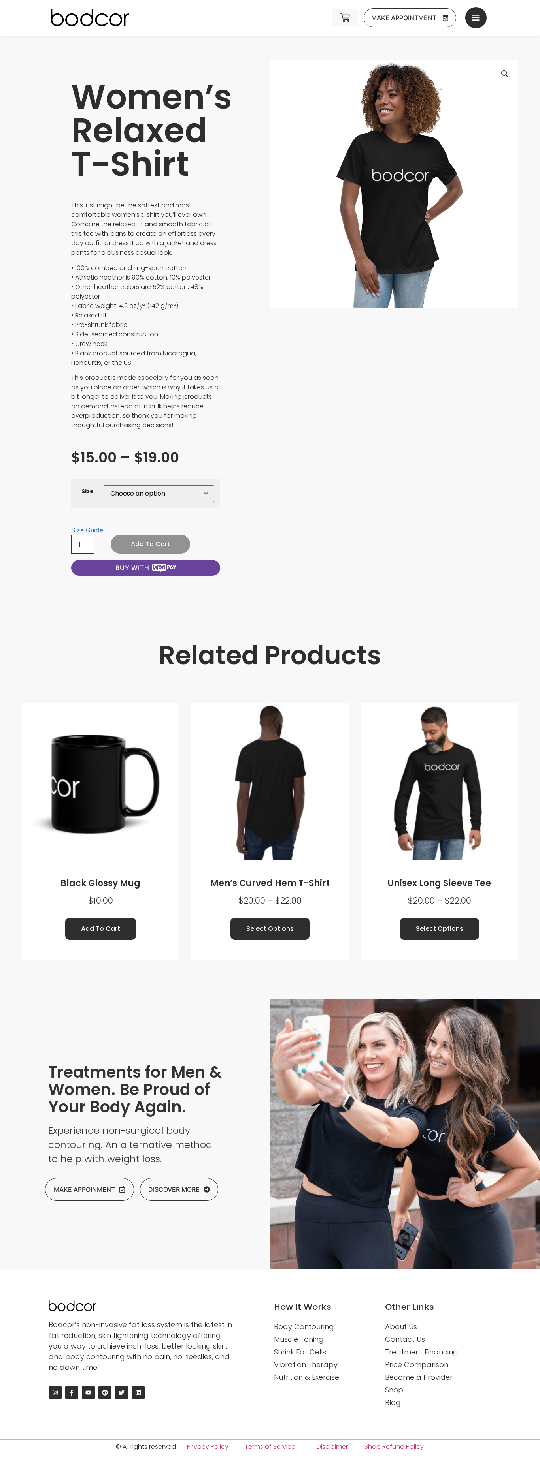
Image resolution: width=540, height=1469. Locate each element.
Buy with (132, 568)
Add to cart (150, 544)
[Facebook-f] (71, 1392)
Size (87, 491)
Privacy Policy (207, 1446)
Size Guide (87, 530)
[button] (505, 74)
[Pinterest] (104, 1392)
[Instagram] (55, 1392)
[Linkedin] (138, 1392)
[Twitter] (121, 1392)
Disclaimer (332, 1446)
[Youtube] (88, 1392)
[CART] (345, 17)
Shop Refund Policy (394, 1446)
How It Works (302, 1307)
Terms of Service (270, 1446)
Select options (270, 928)
